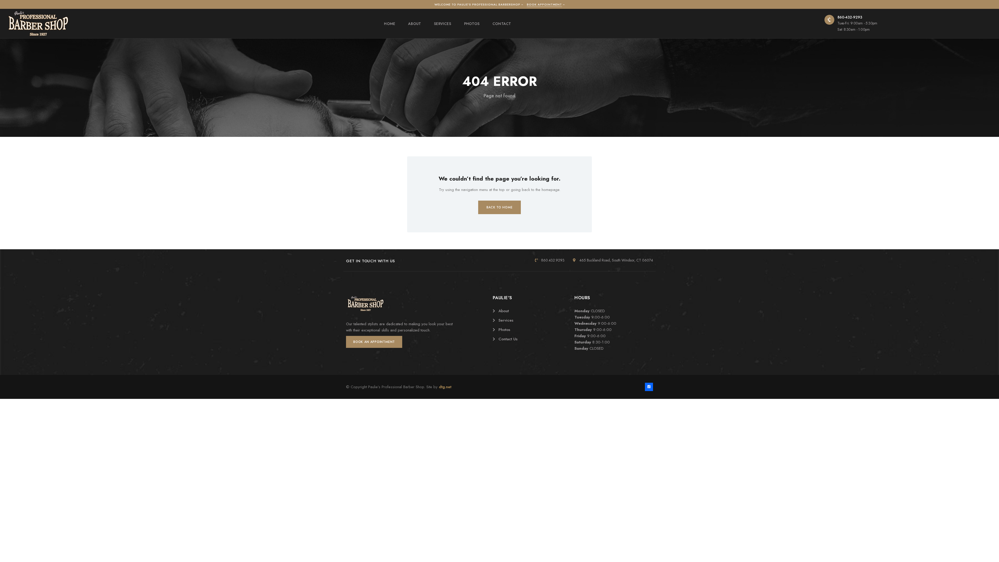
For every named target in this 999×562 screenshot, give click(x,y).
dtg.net (445, 387)
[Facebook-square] (649, 387)
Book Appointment (544, 4)
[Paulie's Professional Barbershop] (38, 23)
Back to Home (499, 207)
